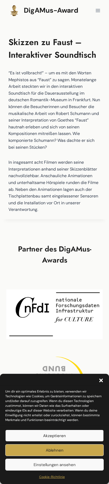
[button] (101, 380)
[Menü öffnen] (98, 10)
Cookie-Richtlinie (52, 477)
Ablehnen (54, 450)
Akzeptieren (54, 435)
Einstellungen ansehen (55, 464)
